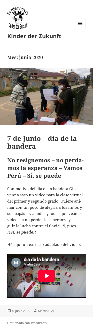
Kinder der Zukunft (34, 36)
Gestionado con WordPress (27, 323)
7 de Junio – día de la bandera (42, 142)
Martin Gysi (46, 311)
